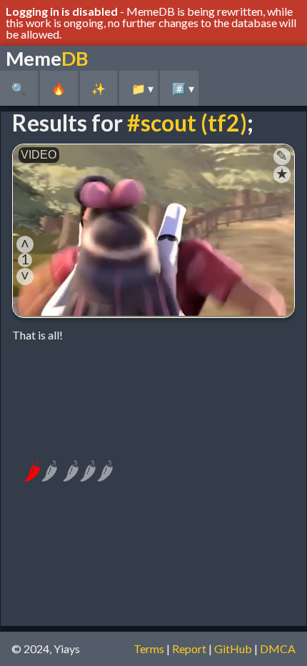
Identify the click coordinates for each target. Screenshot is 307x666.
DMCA (278, 648)
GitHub (233, 648)
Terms (149, 648)
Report (189, 648)
